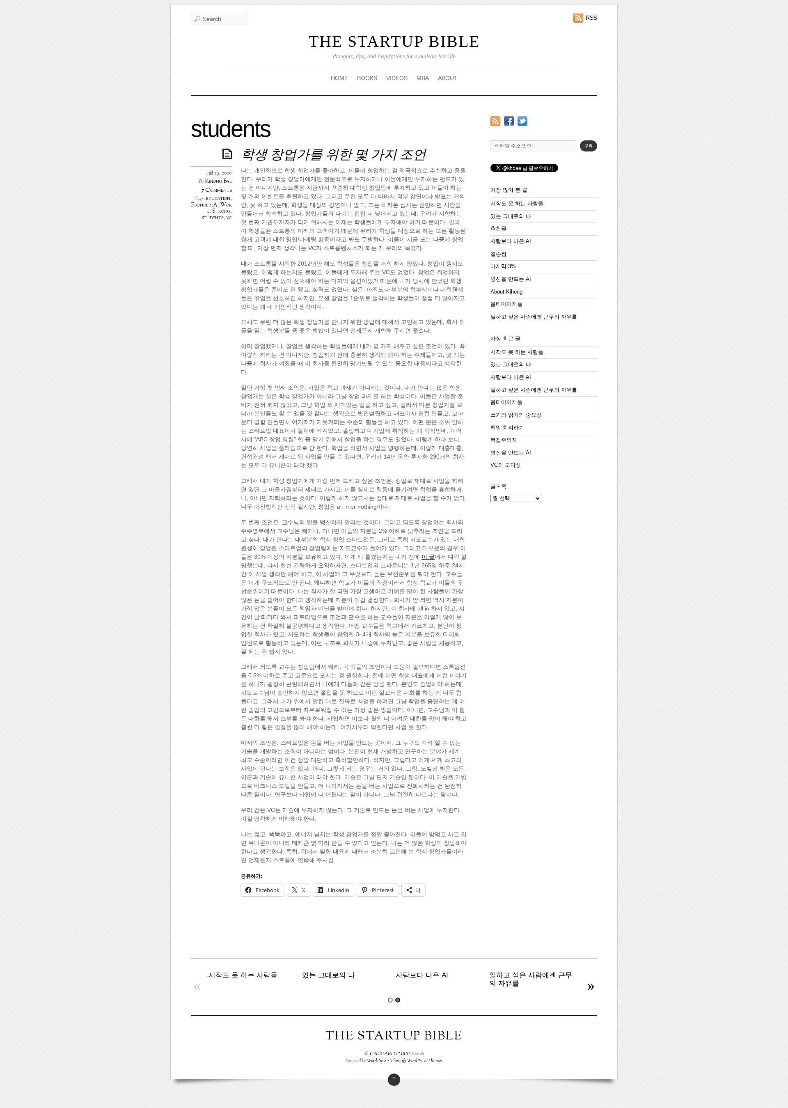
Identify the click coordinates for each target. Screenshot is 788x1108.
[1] (390, 1000)
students (212, 218)
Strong (221, 211)
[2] (397, 1000)
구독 (588, 146)
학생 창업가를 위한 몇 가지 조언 (333, 155)
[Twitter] (522, 121)
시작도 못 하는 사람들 (516, 203)
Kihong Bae (218, 181)
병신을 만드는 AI (510, 279)
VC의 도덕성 (505, 465)
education (218, 198)
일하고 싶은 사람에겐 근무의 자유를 (533, 317)
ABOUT (448, 78)
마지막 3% (503, 266)
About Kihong (506, 292)
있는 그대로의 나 (510, 216)
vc (229, 218)
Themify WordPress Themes (416, 1061)
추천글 (498, 229)
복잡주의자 (503, 440)
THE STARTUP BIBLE (394, 41)
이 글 (428, 556)
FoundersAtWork (211, 209)
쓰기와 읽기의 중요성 (516, 415)
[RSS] (495, 121)
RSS (591, 17)
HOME (339, 78)
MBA (423, 78)
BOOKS (367, 78)
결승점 (498, 254)
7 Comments (216, 190)
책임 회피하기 (507, 428)
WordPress (377, 1061)
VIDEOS (397, 78)
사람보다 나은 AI (510, 241)
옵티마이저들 (506, 304)
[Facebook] (509, 121)
